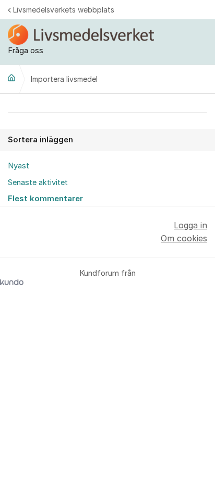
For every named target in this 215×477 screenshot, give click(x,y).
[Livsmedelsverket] (11, 77)
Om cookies (184, 238)
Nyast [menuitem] (18, 165)
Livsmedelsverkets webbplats (63, 9)
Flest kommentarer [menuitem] (45, 198)
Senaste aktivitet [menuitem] (38, 182)
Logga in (190, 225)
